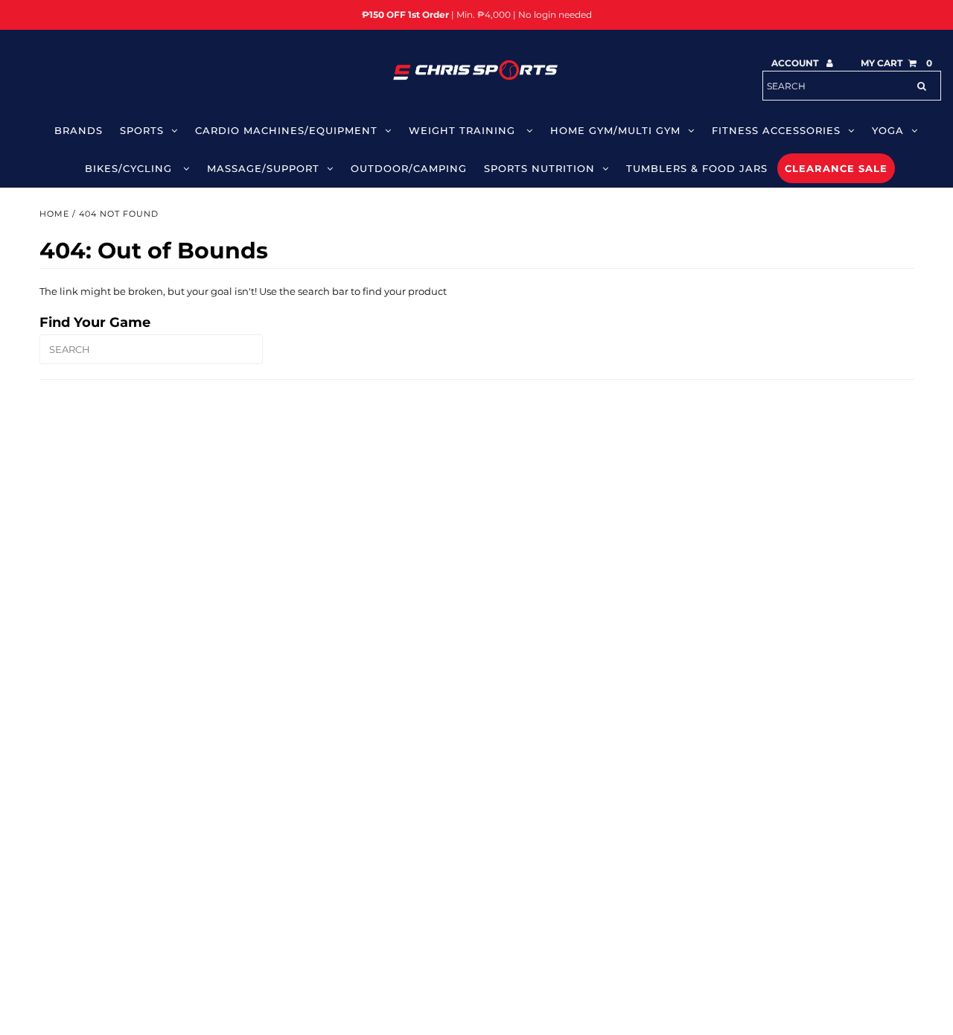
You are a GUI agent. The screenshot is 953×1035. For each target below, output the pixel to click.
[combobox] (851, 86)
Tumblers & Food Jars (697, 168)
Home (54, 213)
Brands (78, 130)
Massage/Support (263, 168)
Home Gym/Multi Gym (615, 130)
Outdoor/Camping (409, 168)
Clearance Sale (836, 168)
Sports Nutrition (539, 168)
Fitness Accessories (776, 130)
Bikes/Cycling (130, 168)
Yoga (888, 130)
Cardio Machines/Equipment (286, 130)
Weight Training (464, 130)
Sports (142, 130)
